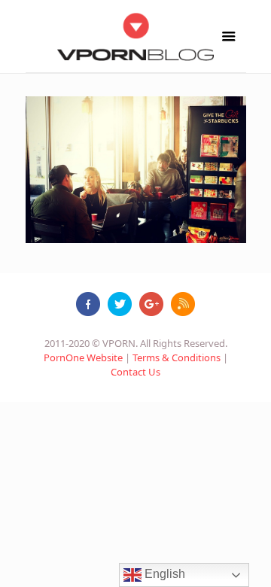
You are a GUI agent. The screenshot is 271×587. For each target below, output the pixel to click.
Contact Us (135, 372)
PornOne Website (83, 357)
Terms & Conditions (176, 357)
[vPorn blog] (136, 36)
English (163, 573)
